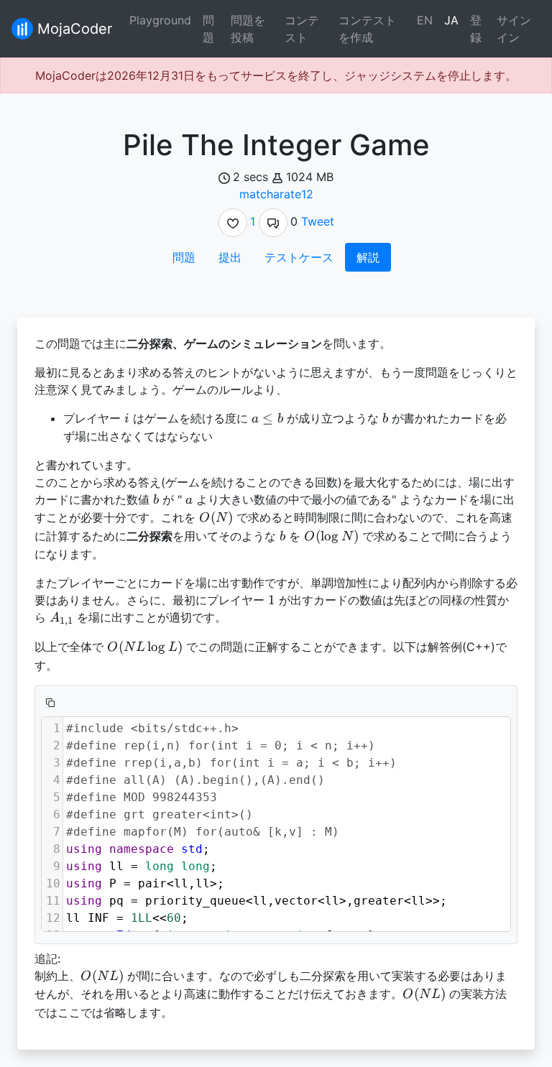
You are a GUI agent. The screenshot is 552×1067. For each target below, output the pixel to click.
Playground (160, 20)
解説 (368, 257)
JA (451, 20)
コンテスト (302, 29)
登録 (476, 29)
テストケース (299, 257)
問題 (208, 29)
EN (425, 20)
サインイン (514, 29)
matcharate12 (276, 194)
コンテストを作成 (367, 29)
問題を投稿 (248, 29)
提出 (230, 257)
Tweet (317, 221)
